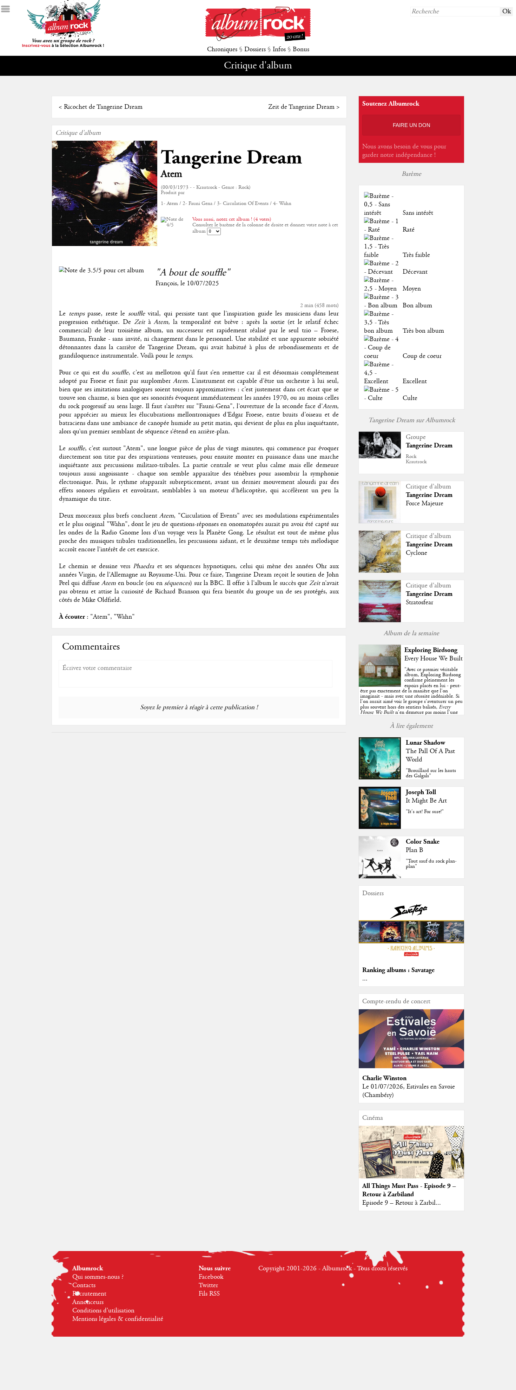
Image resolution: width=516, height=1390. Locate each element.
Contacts (83, 1285)
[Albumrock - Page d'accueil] (258, 39)
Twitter (208, 1285)
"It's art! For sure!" (425, 811)
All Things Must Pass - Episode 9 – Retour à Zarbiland (409, 1190)
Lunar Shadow (425, 743)
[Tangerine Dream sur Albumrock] (380, 456)
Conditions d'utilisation (103, 1310)
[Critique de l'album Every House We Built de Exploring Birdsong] (380, 685)
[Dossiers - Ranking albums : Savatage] (411, 958)
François (166, 283)
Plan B (414, 850)
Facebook (211, 1277)
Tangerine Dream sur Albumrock (411, 420)
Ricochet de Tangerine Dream (103, 107)
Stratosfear (419, 602)
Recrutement (89, 1294)
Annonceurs (88, 1302)
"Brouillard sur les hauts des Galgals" (431, 773)
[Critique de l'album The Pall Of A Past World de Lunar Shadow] (380, 777)
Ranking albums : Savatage (398, 970)
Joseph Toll (421, 792)
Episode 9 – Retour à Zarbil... (401, 1203)
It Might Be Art (426, 801)
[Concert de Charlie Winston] (411, 1066)
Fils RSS (209, 1294)
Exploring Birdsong (430, 650)
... (365, 979)
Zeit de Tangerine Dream (301, 107)
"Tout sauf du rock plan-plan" (431, 864)
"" (411, 699)
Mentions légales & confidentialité (117, 1319)
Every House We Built (433, 658)
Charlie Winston (384, 1078)
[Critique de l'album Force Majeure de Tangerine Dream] (380, 521)
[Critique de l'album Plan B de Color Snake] (380, 876)
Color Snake (422, 842)
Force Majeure (424, 503)
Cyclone (416, 553)
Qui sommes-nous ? (98, 1277)
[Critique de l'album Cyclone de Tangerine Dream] (380, 571)
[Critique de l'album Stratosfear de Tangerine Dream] (380, 620)
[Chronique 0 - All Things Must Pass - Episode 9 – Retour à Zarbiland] (411, 1158)
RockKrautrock (416, 459)
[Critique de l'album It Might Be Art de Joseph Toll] (380, 827)
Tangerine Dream (231, 158)
